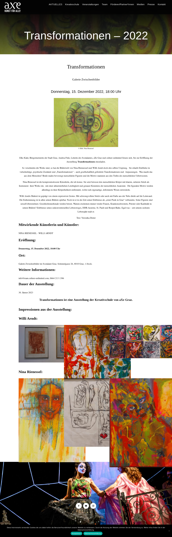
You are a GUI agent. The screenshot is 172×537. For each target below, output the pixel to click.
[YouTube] (86, 506)
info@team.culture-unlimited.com (34, 278)
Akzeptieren (76, 533)
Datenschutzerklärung (93, 533)
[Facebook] (79, 506)
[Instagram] (93, 506)
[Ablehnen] (169, 531)
